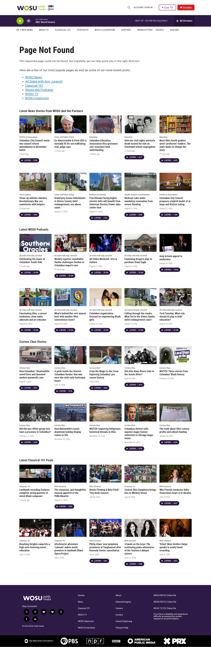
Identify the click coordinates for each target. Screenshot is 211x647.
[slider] (33, 20)
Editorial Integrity (123, 602)
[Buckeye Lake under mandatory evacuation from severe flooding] (140, 182)
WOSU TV (44, 30)
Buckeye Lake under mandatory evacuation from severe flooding (138, 201)
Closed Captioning (124, 621)
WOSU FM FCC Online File (165, 595)
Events (160, 30)
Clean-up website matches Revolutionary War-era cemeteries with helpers (33, 201)
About (118, 595)
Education (93, 137)
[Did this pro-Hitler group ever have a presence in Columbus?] (35, 412)
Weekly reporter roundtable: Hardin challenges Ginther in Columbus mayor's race (69, 262)
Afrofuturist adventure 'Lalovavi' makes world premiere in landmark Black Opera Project (68, 549)
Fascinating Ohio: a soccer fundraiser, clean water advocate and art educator (33, 316)
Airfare (174, 30)
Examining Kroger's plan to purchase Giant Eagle (138, 260)
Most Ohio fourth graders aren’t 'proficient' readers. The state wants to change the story (175, 145)
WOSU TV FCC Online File (165, 608)
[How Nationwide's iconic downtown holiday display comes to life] (70, 412)
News (80, 602)
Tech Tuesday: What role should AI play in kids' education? (172, 316)
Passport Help (122, 628)
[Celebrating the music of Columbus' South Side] (35, 243)
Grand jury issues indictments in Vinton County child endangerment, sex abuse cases (69, 202)
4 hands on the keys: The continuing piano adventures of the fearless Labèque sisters (139, 549)
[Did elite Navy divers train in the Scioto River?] (140, 355)
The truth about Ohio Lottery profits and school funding (174, 430)
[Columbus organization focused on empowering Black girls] (105, 297)
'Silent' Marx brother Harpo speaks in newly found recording (173, 547)
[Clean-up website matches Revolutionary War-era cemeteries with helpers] (35, 182)
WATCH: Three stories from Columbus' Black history (173, 373)
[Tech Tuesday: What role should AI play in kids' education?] (175, 297)
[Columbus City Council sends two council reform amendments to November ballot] (35, 124)
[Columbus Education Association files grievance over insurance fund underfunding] (105, 124)
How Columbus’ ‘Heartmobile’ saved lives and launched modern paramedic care (34, 374)
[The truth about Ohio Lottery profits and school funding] (175, 412)
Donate (187, 7)
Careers (119, 608)
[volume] (28, 21)
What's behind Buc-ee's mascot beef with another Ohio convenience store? (70, 316)
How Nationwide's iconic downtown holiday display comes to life (67, 432)
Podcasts (83, 30)
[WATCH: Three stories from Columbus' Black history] (175, 355)
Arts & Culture (25, 194)
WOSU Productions (86, 628)
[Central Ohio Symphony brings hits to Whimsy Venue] (140, 474)
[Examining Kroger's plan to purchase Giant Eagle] (140, 243)
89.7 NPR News (25, 30)
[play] (20, 21)
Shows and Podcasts (39, 89)
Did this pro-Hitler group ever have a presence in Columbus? (35, 430)
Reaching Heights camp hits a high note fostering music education (34, 547)
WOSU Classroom (105, 30)
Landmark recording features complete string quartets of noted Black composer (34, 493)
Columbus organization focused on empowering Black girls (105, 316)
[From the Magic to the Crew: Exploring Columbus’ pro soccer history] (105, 355)
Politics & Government (28, 137)
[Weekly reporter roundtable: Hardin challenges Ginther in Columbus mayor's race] (70, 243)
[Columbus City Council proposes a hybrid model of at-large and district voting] (175, 182)
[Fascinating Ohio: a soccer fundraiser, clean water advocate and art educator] (35, 297)
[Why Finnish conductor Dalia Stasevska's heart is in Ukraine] (175, 474)
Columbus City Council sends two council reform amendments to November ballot (34, 145)
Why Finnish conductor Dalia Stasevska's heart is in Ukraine (175, 491)
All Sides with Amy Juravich (43, 81)
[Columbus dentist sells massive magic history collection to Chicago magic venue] (140, 412)
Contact (119, 615)
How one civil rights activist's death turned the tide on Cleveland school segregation (139, 143)
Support (126, 30)
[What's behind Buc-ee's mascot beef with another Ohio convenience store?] (70, 297)
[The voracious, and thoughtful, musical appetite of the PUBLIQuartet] (70, 474)
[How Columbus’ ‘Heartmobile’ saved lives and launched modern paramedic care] (35, 355)
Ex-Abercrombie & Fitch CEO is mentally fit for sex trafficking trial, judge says (70, 143)
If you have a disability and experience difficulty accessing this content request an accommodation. (171, 616)
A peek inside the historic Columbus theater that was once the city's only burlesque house (69, 376)
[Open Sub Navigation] (155, 7)
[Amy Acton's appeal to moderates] (175, 243)
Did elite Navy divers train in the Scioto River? (139, 373)
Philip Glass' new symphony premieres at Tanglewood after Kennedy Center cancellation (105, 547)
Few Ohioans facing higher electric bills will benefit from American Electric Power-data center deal (104, 202)
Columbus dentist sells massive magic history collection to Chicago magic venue (138, 433)
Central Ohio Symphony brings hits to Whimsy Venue (140, 491)
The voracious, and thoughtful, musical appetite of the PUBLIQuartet (70, 493)
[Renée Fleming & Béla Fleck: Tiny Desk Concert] (105, 474)
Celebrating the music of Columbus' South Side (32, 260)
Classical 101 (63, 30)
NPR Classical (60, 486)
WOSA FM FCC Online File (165, 602)
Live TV (168, 7)
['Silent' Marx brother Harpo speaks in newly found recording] (175, 528)
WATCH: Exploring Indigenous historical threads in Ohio (105, 430)
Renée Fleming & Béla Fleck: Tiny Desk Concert (104, 491)
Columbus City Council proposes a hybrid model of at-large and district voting (175, 201)
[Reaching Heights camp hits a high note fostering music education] (35, 528)
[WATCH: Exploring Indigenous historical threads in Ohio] (105, 412)
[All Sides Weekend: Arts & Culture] (105, 243)
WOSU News (33, 77)
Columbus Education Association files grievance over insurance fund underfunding (103, 145)
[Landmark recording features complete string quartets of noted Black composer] (35, 474)
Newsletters (145, 30)
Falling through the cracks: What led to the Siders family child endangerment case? (139, 316)
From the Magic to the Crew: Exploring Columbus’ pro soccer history (104, 374)
